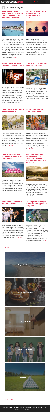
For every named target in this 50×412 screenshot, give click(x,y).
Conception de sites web (25, 407)
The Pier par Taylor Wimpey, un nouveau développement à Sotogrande (36, 204)
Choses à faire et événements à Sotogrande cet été (13, 111)
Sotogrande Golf (25, 377)
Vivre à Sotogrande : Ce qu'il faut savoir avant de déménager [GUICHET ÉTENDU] (36, 14)
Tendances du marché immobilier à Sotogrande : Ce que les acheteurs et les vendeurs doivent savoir (12, 14)
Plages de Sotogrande (25, 265)
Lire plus (15, 57)
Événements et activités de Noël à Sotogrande (12, 203)
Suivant (9, 247)
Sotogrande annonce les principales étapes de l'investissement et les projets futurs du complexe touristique (36, 158)
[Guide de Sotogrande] (12, 2)
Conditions (34, 407)
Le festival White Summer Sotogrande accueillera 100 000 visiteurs (12, 156)
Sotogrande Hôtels (25, 321)
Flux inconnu (9, 399)
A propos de (5, 407)
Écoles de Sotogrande (25, 349)
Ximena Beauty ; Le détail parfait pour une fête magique (13, 64)
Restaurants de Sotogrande (25, 292)
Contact (45, 407)
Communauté (16, 407)
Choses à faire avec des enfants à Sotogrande (34, 111)
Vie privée (40, 407)
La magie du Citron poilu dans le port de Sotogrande (36, 64)
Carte (11, 407)
